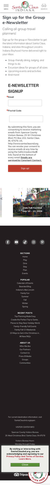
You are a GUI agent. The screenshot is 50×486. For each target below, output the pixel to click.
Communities (25, 363)
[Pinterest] (42, 245)
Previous (1, 197)
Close (25, 464)
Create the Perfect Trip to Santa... (25, 320)
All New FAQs (25, 336)
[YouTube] (16, 245)
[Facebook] (8, 245)
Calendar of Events (25, 283)
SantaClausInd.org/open (24, 420)
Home (25, 256)
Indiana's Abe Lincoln (25, 290)
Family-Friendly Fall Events (25, 326)
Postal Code (14, 110)
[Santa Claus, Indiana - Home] (25, 6)
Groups (25, 359)
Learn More (25, 459)
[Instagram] (34, 245)
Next (48, 197)
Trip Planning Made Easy (25, 316)
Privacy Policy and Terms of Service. (25, 456)
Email (11, 97)
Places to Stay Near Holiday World (25, 323)
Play (25, 260)
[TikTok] (25, 245)
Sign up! (25, 168)
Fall (25, 300)
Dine (25, 263)
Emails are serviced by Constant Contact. (25, 159)
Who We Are (25, 346)
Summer (25, 296)
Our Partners (25, 349)
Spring (25, 306)
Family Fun (25, 293)
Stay (25, 267)
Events (25, 273)
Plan (25, 270)
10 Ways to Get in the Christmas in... (25, 333)
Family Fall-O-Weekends (25, 330)
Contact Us (25, 353)
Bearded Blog (25, 286)
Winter (25, 303)
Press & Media (25, 356)
